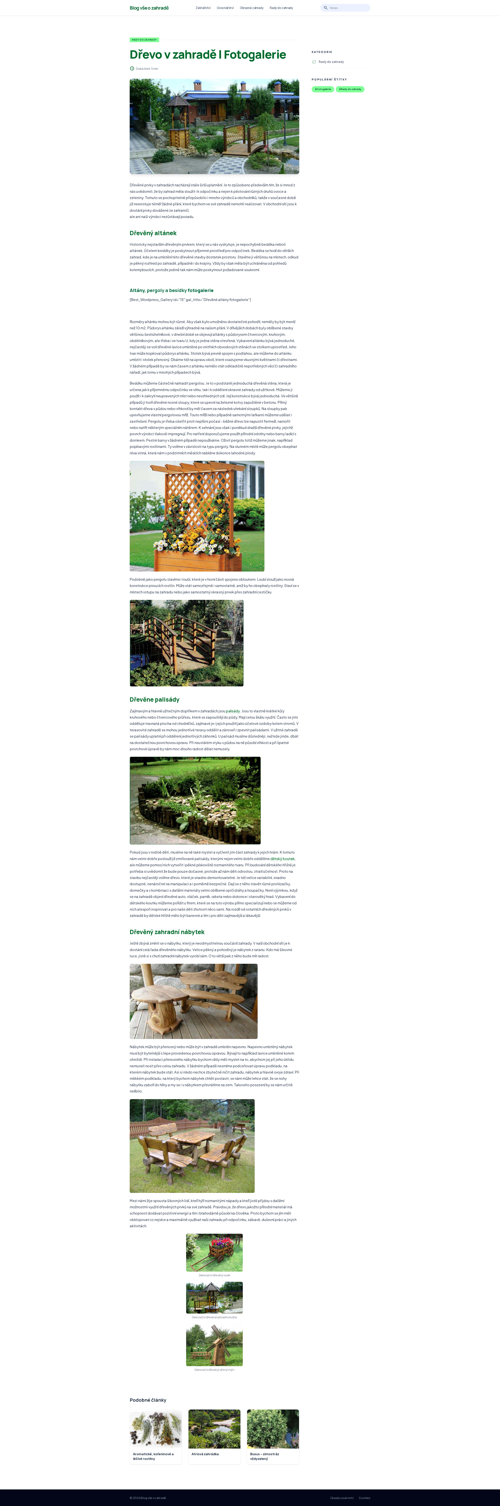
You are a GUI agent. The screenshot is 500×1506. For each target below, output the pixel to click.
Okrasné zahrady (251, 8)
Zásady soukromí (342, 1498)
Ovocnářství (225, 8)
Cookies (364, 1498)
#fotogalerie (323, 89)
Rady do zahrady (281, 8)
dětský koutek (282, 858)
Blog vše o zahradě (149, 8)
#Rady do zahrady (350, 89)
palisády (233, 711)
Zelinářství (203, 8)
